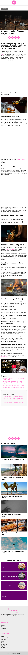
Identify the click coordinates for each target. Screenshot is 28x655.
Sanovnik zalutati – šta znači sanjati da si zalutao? (14, 400)
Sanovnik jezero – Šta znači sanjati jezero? (14, 402)
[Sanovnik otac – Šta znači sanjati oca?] (22, 566)
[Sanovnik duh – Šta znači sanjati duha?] (14, 506)
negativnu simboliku (10, 249)
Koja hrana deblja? (6, 586)
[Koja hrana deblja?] (22, 585)
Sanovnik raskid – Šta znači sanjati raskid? (14, 398)
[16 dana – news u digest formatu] (22, 576)
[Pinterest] (15, 37)
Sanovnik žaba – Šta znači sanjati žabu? (12, 381)
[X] (12, 37)
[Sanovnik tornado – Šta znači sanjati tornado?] (14, 451)
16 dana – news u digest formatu (9, 576)
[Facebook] (9, 37)
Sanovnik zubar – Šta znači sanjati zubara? (13, 387)
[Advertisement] (14, 76)
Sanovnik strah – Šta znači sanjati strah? (14, 396)
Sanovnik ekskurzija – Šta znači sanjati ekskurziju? (12, 383)
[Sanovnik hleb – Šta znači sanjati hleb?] (14, 525)
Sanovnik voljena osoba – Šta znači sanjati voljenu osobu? (13, 379)
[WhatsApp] (18, 37)
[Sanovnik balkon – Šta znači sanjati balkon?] (14, 470)
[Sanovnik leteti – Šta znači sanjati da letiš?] (14, 543)
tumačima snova (14, 336)
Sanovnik (5, 8)
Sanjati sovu (4, 356)
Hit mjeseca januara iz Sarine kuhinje (8, 595)
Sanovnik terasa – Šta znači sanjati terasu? (13, 385)
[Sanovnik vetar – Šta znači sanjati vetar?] (14, 488)
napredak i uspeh (21, 159)
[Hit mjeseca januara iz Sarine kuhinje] (22, 595)
